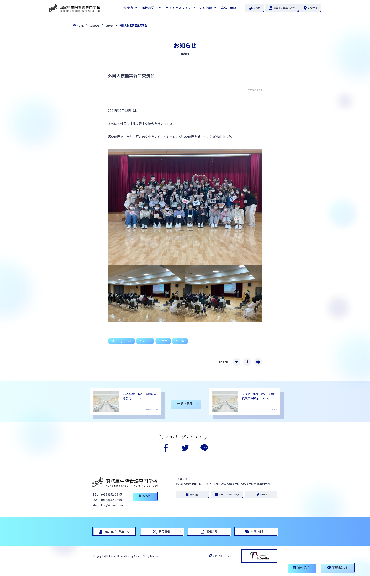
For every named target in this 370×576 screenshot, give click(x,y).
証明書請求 (339, 567)
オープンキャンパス (229, 494)
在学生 (163, 341)
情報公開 (211, 531)
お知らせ (94, 25)
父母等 (109, 25)
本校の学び (149, 7)
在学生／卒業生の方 (284, 8)
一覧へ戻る (185, 403)
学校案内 (127, 7)
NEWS (257, 8)
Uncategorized (121, 341)
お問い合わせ (259, 531)
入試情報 (206, 7)
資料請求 (194, 494)
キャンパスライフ (178, 7)
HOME (80, 25)
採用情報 (164, 531)
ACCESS (312, 8)
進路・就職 (228, 7)
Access (147, 496)
